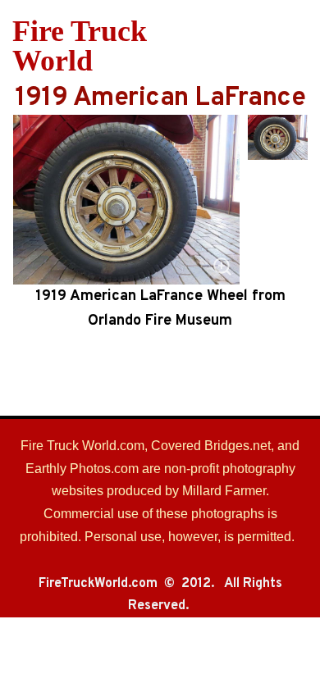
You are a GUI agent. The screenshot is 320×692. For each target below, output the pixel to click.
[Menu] (297, 45)
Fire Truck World (79, 45)
